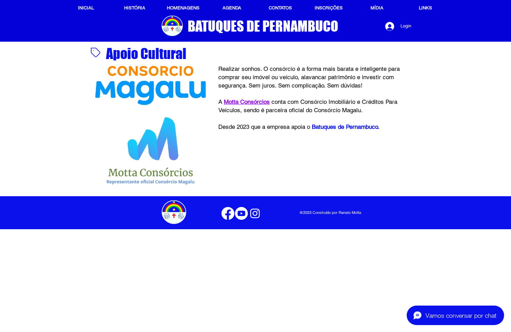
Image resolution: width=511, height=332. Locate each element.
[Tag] (95, 52)
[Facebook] (227, 213)
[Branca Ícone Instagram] (255, 213)
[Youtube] (241, 213)
